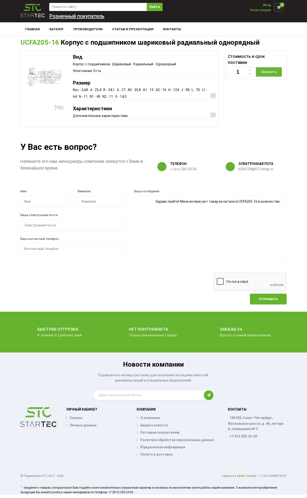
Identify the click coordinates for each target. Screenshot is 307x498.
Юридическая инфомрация (162, 447)
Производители (88, 29)
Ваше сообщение (146, 191)
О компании (150, 418)
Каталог (56, 29)
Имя (23, 191)
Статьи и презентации (133, 29)
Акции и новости (154, 425)
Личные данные (83, 425)
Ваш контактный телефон (39, 239)
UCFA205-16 (39, 42)
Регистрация (260, 10)
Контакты (172, 29)
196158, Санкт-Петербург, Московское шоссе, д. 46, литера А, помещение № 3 (255, 423)
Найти (154, 7)
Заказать (269, 72)
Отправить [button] (268, 299)
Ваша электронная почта (39, 215)
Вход (267, 5)
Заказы (76, 418)
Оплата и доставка (156, 454)
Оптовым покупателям (159, 432)
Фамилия (84, 191)
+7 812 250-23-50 (243, 436)
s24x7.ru (243, 476)
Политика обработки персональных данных (177, 440)
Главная (32, 29)
